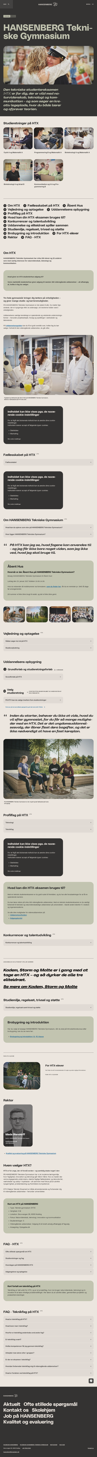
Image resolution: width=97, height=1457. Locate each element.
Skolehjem (43, 1410)
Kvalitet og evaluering (28, 1422)
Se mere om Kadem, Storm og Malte (40, 987)
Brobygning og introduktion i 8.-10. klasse (27, 1037)
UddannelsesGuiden (18, 915)
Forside (6, 16)
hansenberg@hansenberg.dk (11, 1452)
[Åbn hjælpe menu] (91, 1380)
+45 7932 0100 (26, 1448)
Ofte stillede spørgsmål (50, 1404)
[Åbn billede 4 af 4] (83, 614)
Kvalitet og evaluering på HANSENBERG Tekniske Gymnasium (31, 1153)
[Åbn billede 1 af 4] (14, 614)
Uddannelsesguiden (14, 326)
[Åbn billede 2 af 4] (37, 614)
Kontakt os (16, 1410)
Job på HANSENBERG (28, 1416)
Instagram (53, 1444)
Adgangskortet (16, 918)
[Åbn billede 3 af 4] (60, 614)
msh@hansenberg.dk (11, 1141)
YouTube (62, 1444)
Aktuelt (11, 1404)
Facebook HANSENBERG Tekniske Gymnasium (34, 1444)
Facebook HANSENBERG (10, 1444)
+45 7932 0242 (9, 1143)
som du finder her (54, 587)
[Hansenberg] (48, 4)
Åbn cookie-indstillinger (14, 439)
